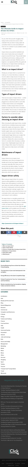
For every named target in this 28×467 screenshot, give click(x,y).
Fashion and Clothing (6, 319)
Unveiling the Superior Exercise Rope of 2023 (12, 422)
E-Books (3, 314)
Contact (17, 465)
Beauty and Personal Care (7, 300)
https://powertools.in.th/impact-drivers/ (12, 223)
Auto (2, 298)
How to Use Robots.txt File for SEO (9, 414)
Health (2, 328)
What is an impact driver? (8, 246)
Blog (2, 303)
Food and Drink (5, 323)
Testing (3, 364)
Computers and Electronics (8, 312)
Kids (2, 339)
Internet (3, 334)
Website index (11, 465)
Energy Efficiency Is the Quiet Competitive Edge (13, 275)
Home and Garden (5, 330)
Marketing (3, 346)
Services (3, 357)
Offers (2, 355)
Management (4, 343)
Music (2, 353)
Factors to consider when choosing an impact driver (14, 249)
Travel (2, 371)
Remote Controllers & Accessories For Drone (11, 406)
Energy (2, 316)
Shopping (3, 359)
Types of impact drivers (8, 247)
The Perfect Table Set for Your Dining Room (11, 440)
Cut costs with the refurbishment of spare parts (12, 418)
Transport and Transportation (8, 368)
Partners (23, 463)
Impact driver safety (7, 252)
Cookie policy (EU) (9, 463)
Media (2, 348)
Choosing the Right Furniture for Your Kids (11, 438)
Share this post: (6, 254)
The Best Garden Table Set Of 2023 (9, 420)
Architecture (4, 296)
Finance (3, 321)
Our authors (17, 463)
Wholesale (3, 373)
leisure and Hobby (5, 341)
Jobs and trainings (5, 337)
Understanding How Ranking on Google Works (12, 398)
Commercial (4, 309)
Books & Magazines (6, 305)
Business (3, 307)
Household (3, 26)
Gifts (2, 325)
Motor (2, 350)
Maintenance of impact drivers (9, 251)
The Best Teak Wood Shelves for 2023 (10, 390)
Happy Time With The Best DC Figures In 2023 (12, 396)
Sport (2, 362)
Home (3, 463)
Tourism (3, 366)
